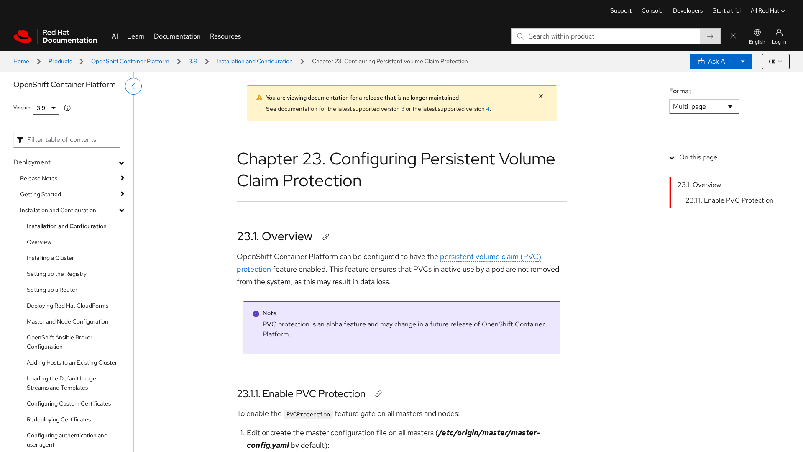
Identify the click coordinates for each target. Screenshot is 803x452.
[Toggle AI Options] (743, 61)
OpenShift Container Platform (130, 61)
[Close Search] (733, 36)
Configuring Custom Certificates (69, 403)
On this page (698, 157)
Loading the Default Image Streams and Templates (61, 383)
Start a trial (727, 10)
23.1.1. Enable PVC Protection (301, 393)
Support (621, 10)
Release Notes (38, 178)
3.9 (193, 61)
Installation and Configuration (255, 61)
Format (680, 91)
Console (652, 10)
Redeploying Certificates (59, 419)
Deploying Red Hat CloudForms (67, 305)
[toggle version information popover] (67, 108)
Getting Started (40, 194)
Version (22, 107)
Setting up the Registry (57, 273)
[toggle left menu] (133, 86)
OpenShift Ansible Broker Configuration (59, 342)
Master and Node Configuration (67, 321)
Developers (688, 10)
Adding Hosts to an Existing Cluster (72, 362)
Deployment (32, 162)
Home (21, 61)
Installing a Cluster (50, 258)
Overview (39, 242)
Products (60, 61)
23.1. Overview (274, 236)
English (757, 42)
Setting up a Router (52, 289)
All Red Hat (765, 10)
